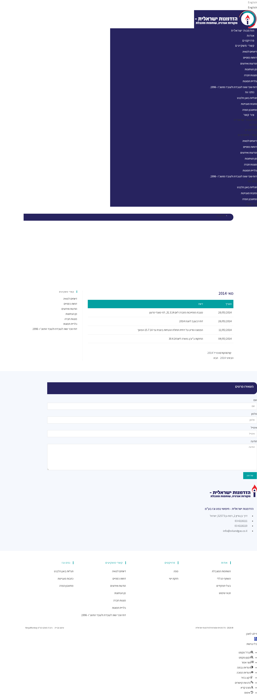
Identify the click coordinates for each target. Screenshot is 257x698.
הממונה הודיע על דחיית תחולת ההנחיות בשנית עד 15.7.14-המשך (170, 330)
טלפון (254, 414)
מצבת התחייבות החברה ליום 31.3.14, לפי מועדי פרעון (176, 312)
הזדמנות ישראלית (242, 30)
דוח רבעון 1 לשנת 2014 (191, 321)
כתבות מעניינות (249, 104)
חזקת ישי (173, 578)
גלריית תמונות (250, 81)
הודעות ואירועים (248, 63)
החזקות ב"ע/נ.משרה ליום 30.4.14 (186, 339)
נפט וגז (249, 92)
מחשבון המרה (249, 110)
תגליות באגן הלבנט (247, 98)
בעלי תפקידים (223, 586)
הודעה (254, 441)
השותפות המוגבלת (221, 571)
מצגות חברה (250, 75)
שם (255, 400)
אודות (250, 35)
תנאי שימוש (225, 593)
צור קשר (248, 114)
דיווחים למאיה (249, 51)
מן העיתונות (251, 69)
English (252, 2)
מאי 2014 (221, 215)
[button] (255, 639)
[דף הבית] (229, 215)
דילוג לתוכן (251, 634)
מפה (176, 571)
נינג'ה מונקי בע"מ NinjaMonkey (38, 627)
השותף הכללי (224, 578)
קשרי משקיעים (244, 45)
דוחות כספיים (250, 57)
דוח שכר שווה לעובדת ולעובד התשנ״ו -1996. (233, 87)
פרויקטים (248, 40)
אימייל (254, 427)
